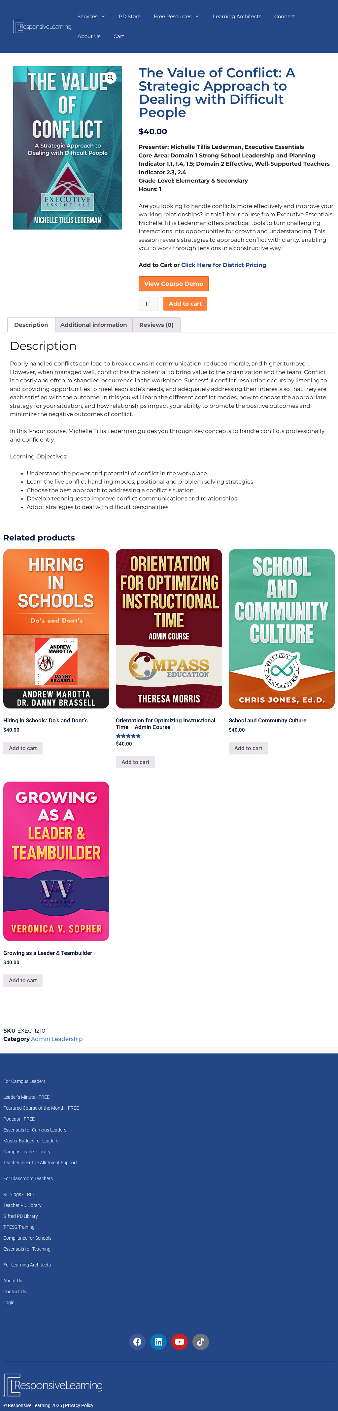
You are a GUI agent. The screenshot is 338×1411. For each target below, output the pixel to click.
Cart (119, 36)
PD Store (130, 16)
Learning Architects (237, 16)
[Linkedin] (158, 1342)
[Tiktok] (200, 1342)
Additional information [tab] (93, 324)
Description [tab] (31, 324)
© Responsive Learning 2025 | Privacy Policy (48, 1405)
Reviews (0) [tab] (156, 324)
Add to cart (185, 303)
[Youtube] (179, 1342)
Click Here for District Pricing (223, 265)
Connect (284, 16)
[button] (111, 78)
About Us (89, 36)
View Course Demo (173, 283)
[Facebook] (137, 1342)
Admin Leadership (57, 1039)
